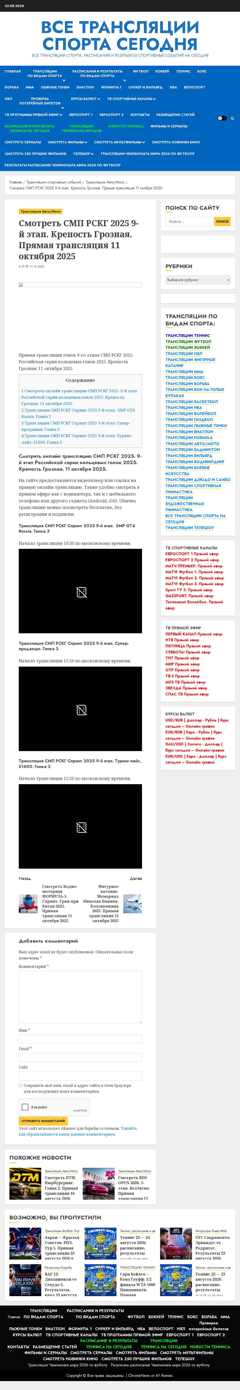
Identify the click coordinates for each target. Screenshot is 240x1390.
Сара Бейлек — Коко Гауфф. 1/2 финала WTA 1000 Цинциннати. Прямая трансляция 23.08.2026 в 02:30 (137, 1290)
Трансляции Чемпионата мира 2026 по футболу (148, 153)
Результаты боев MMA (211, 1231)
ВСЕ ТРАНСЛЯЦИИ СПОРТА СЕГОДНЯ (120, 35)
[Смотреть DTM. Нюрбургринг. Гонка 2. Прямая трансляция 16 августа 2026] (25, 1184)
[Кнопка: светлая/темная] (222, 118)
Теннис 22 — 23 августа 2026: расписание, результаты (210, 1282)
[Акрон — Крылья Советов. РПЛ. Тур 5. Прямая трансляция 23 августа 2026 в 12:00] (25, 1244)
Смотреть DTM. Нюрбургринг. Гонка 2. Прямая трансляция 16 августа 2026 (61, 1188)
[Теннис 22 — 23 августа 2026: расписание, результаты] (176, 1280)
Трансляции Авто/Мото (40, 211)
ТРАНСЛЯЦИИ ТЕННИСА (139, 1267)
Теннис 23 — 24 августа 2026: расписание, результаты (135, 1245)
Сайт (23, 1067)
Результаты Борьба (58, 1267)
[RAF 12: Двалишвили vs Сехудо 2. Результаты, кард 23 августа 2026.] (25, 1280)
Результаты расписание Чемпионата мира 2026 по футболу (63, 165)
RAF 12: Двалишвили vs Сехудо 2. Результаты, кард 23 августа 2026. (61, 1287)
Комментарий (34, 966)
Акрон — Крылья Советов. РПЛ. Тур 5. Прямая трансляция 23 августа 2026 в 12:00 (62, 1250)
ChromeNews (139, 1375)
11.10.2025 (37, 267)
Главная (13, 71)
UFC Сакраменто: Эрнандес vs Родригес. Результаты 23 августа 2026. (212, 1248)
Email (25, 1048)
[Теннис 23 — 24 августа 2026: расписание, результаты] (100, 1244)
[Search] (232, 118)
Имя (24, 1030)
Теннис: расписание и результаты (143, 1231)
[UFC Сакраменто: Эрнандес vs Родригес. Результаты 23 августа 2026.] (176, 1244)
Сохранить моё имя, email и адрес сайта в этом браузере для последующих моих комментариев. (77, 1088)
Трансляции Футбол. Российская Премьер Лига (78, 1231)
